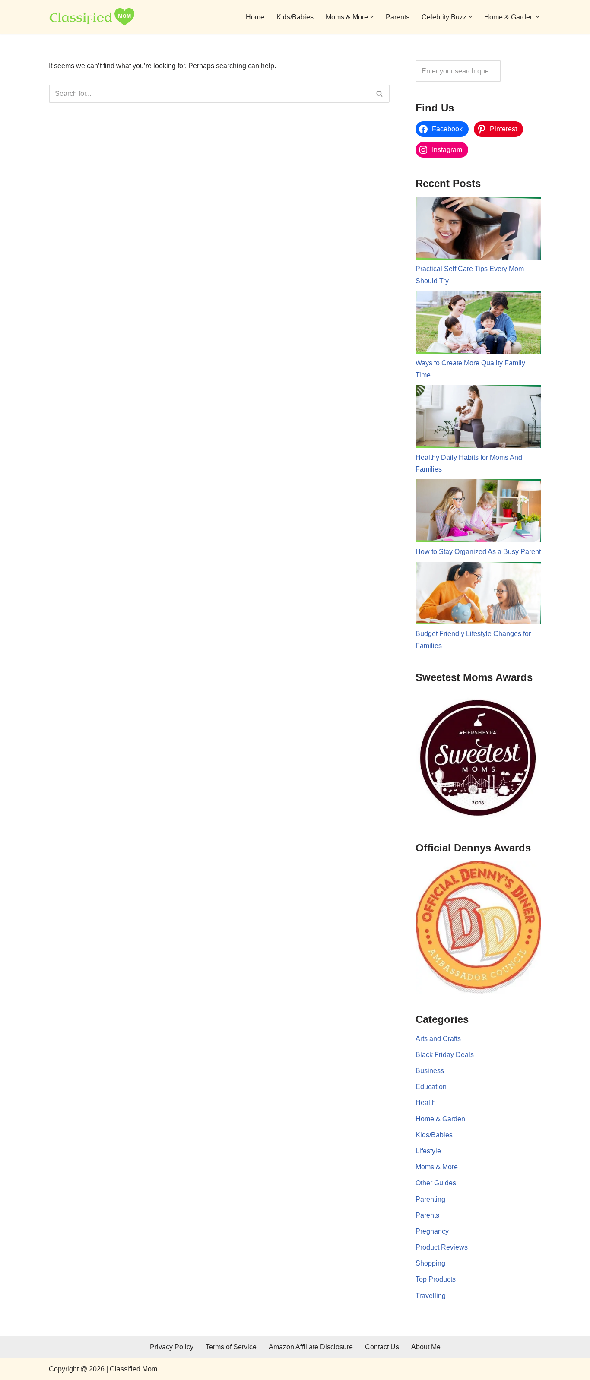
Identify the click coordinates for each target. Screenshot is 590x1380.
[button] (372, 17)
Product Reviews (442, 1247)
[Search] (380, 94)
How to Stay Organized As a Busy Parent (478, 551)
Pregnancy (432, 1231)
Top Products (436, 1279)
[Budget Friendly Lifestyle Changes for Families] (478, 595)
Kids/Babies (295, 17)
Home (255, 17)
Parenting (430, 1199)
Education (431, 1086)
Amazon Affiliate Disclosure (311, 1347)
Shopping (430, 1263)
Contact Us (382, 1347)
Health (426, 1102)
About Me (426, 1347)
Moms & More (437, 1167)
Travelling (431, 1295)
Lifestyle (428, 1151)
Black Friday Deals (445, 1054)
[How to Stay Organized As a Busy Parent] (478, 512)
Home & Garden (440, 1119)
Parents (397, 17)
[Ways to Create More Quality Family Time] (478, 324)
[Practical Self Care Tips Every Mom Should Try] (478, 230)
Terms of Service (231, 1347)
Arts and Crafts (438, 1038)
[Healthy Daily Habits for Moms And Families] (478, 418)
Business (430, 1070)
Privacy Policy (171, 1347)
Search (523, 71)
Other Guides (436, 1183)
